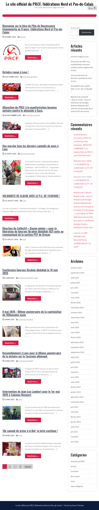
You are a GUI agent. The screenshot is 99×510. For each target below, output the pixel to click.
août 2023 (75, 357)
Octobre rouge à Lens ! (15, 72)
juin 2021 (74, 432)
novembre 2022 (77, 402)
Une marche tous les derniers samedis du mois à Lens (30, 147)
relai (24, 200)
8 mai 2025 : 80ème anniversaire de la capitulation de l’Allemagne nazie (31, 313)
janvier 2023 (76, 392)
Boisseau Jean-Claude (83, 161)
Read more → (33, 57)
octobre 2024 (76, 312)
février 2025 (76, 302)
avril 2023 (75, 377)
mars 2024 (75, 332)
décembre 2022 (77, 397)
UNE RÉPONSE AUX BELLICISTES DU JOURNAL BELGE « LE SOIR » (82, 240)
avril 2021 (75, 441)
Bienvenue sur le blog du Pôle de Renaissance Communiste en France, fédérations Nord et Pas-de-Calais (32, 29)
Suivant (28, 466)
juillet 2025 (75, 282)
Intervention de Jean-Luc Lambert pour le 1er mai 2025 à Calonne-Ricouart (31, 393)
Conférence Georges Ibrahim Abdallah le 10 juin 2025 (30, 271)
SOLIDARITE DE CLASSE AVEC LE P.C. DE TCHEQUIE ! (31, 196)
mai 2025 (74, 292)
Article (23, 37)
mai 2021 (74, 436)
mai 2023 (74, 372)
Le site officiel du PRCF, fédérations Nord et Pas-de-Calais (49, 4)
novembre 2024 (77, 307)
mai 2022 (74, 412)
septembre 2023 (77, 352)
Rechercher (75, 28)
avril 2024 (75, 327)
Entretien (75, 471)
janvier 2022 (76, 422)
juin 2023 (74, 367)
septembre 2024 (77, 317)
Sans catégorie (77, 486)
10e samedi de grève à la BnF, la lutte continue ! (30, 430)
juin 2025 (74, 287)
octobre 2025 (76, 268)
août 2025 (75, 278)
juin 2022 (74, 407)
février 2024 (76, 337)
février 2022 (76, 417)
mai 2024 (74, 322)
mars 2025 (75, 297)
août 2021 (75, 427)
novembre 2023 (77, 347)
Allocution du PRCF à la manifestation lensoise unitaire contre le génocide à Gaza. (29, 109)
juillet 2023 (75, 362)
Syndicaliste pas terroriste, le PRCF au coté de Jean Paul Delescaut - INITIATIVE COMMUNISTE (83, 141)
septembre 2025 (77, 273)
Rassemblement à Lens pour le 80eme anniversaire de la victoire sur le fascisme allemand (31, 354)
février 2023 (76, 387)
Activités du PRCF (30, 76)
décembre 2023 (77, 342)
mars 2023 (75, 382)
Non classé (75, 476)
